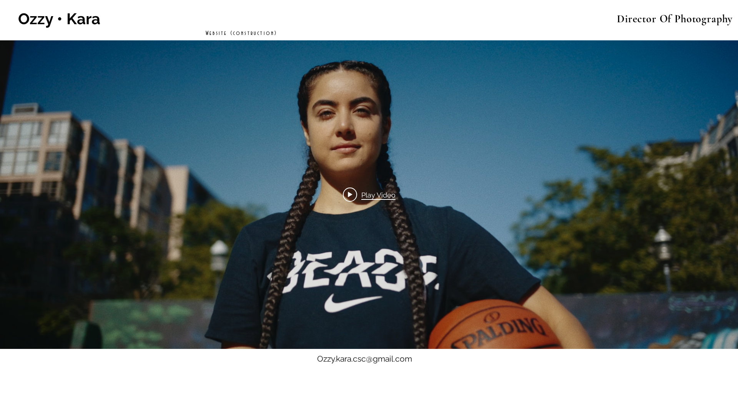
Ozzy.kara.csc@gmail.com (364, 359)
